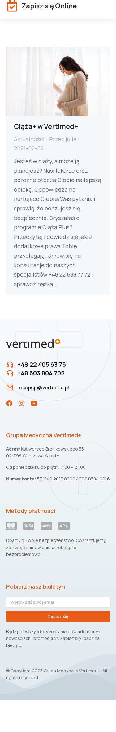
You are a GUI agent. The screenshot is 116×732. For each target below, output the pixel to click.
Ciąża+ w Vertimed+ (46, 126)
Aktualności (29, 139)
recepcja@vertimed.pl (43, 387)
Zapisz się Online (49, 6)
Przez (62, 139)
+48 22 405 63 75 (41, 364)
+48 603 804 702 (41, 373)
